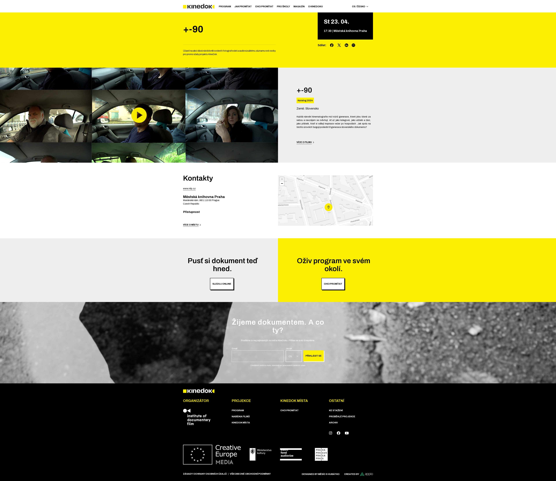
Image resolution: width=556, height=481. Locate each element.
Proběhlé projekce (342, 416)
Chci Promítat (264, 6)
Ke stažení (336, 410)
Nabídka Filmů (241, 416)
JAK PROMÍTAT (243, 6)
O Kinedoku (315, 6)
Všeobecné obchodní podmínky (250, 474)
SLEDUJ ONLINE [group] (221, 284)
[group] (258, 354)
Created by (351, 474)
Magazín (299, 6)
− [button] (282, 183)
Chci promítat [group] (333, 284)
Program (225, 6)
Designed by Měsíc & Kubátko (321, 474)
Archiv (333, 422)
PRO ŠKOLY (283, 6)
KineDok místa (241, 422)
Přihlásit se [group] (314, 356)
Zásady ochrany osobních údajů (205, 474)
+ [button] (282, 179)
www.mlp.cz (189, 188)
